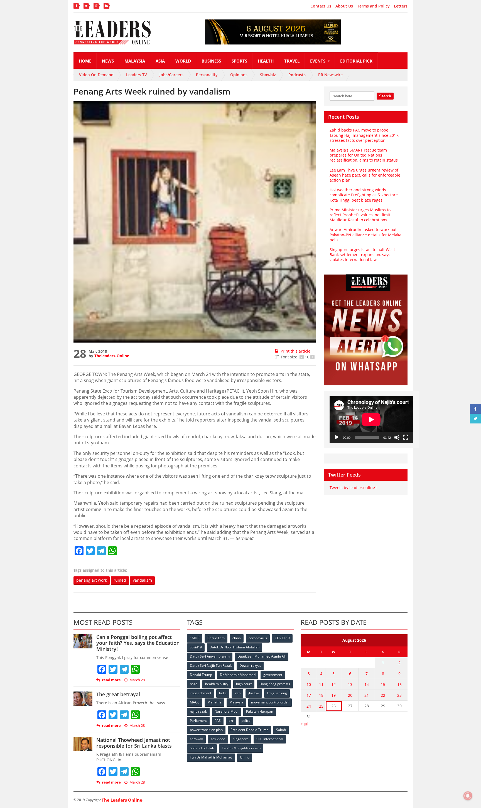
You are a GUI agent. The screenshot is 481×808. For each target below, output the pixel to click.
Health (266, 61)
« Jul (304, 724)
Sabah (281, 729)
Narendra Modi (226, 711)
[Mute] (397, 437)
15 (383, 684)
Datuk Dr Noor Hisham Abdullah (234, 647)
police (246, 720)
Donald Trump (201, 674)
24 (308, 706)
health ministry (216, 683)
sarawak (196, 739)
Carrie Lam (216, 638)
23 (399, 695)
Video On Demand (96, 74)
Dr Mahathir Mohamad (238, 674)
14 (366, 684)
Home (85, 61)
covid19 (196, 647)
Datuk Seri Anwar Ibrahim (210, 656)
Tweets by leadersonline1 (353, 487)
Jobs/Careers (171, 74)
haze (193, 683)
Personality (207, 74)
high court (244, 683)
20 (350, 695)
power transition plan (206, 729)
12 (333, 684)
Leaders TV (136, 74)
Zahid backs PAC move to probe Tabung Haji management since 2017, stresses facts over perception (364, 135)
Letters (401, 6)
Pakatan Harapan (259, 711)
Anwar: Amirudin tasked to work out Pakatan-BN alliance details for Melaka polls (365, 234)
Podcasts (297, 74)
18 (321, 695)
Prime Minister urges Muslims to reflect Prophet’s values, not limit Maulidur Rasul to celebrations (360, 214)
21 (366, 695)
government (272, 674)
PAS (218, 720)
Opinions (238, 74)
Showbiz (268, 74)
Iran (237, 693)
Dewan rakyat (250, 665)
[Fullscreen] (406, 437)
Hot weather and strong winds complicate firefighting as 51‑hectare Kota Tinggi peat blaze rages (364, 194)
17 (308, 695)
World (183, 61)
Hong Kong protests (274, 683)
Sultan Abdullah (202, 748)
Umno (244, 757)
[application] (371, 419)
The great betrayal (118, 694)
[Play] (337, 437)
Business (211, 61)
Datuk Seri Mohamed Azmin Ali (261, 656)
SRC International (269, 739)
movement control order (270, 702)
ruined (120, 580)
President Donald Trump (249, 729)
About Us (344, 6)
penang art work (91, 580)
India (223, 693)
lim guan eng (277, 693)
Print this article (295, 351)
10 (308, 684)
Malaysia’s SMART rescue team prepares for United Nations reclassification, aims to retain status (364, 155)
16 (399, 684)
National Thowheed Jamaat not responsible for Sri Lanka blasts (134, 743)
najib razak (198, 711)
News (108, 61)
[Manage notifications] (467, 795)
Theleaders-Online (111, 355)
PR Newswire (330, 74)
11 (321, 684)
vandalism (142, 580)
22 (383, 695)
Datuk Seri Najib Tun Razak (211, 665)
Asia (160, 61)
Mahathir (214, 702)
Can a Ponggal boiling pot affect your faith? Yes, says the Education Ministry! (138, 643)
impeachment (200, 693)
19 (333, 695)
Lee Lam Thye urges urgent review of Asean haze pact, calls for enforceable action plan (365, 175)
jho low (253, 693)
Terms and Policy (373, 6)
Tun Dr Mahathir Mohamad (211, 757)
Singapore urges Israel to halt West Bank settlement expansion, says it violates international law (362, 254)
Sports (239, 61)
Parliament (198, 720)
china (236, 638)
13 (350, 684)
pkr (231, 720)
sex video (218, 739)
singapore (241, 739)
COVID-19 (282, 638)
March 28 (137, 680)
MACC (195, 702)
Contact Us (320, 6)
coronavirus (258, 638)
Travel (292, 61)
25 (321, 706)
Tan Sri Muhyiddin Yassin (241, 748)
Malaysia (134, 61)
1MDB (195, 638)
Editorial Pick (356, 61)
